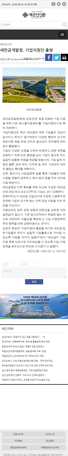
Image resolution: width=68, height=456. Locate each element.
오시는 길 (50, 434)
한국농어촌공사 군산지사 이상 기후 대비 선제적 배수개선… (28, 365)
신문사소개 (18, 434)
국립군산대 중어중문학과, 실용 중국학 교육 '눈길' (24, 351)
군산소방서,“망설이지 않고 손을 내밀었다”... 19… (24, 337)
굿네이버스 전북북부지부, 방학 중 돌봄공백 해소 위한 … (27, 341)
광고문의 (50, 441)
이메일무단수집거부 (50, 447)
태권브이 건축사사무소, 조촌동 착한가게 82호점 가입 (26, 380)
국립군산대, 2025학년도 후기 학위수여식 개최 (23, 356)
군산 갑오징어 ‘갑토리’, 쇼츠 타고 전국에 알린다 (23, 375)
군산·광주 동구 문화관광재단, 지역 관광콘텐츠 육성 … (26, 370)
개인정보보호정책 (18, 447)
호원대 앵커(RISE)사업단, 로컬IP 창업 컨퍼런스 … (24, 346)
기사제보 (18, 441)
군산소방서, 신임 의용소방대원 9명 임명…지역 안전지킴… (28, 361)
